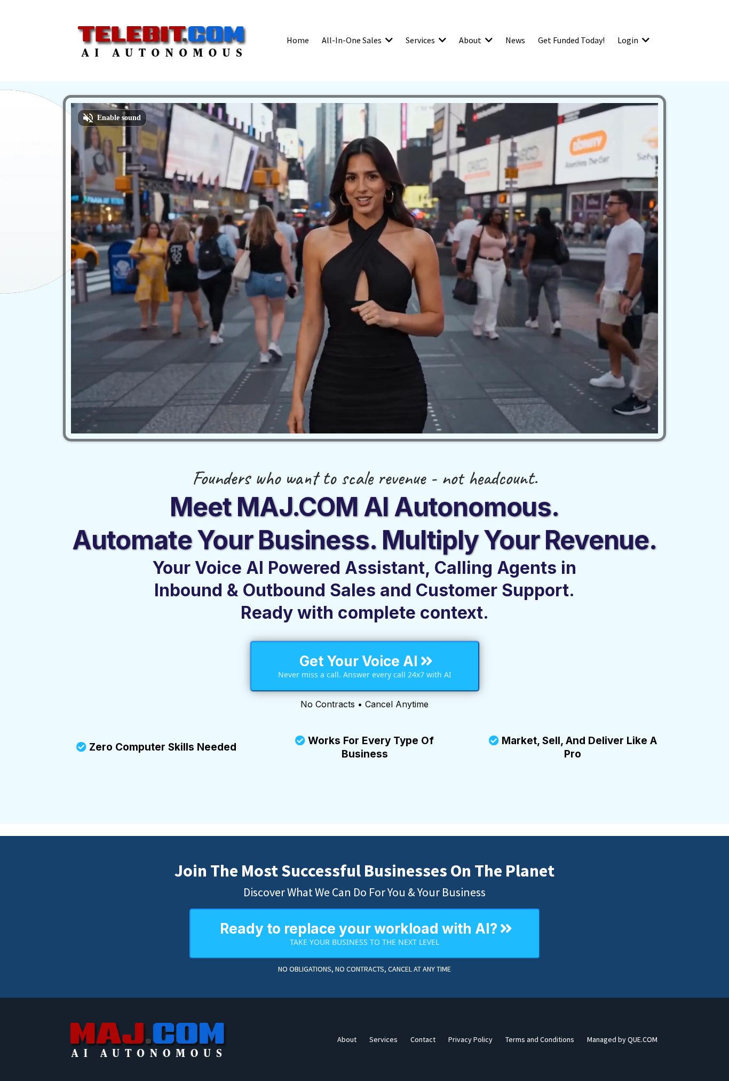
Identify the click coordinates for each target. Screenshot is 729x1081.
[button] (388, 40)
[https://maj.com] (148, 1039)
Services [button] (421, 40)
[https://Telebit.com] (161, 40)
